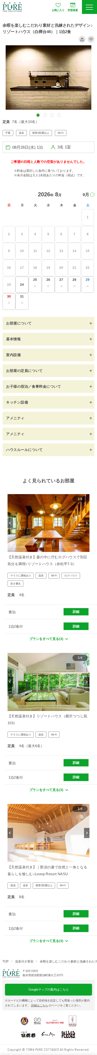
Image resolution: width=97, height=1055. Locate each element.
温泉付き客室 (24, 961)
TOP (5, 961)
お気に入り (58, 10)
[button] (38, 115)
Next (86, 523)
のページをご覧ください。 (57, 1005)
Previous (10, 523)
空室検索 (73, 10)
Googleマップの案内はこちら (48, 989)
